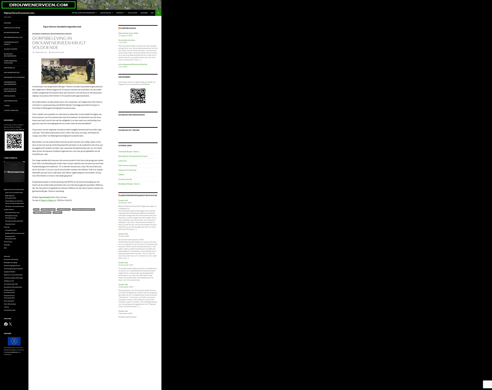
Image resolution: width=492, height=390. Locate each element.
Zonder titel (123, 200)
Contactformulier (11, 110)
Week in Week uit (48, 200)
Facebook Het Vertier (128, 130)
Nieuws (68, 34)
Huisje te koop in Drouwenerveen (10, 90)
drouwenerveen (57, 34)
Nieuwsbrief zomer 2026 (128, 33)
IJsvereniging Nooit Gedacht (11, 43)
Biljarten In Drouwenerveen (10, 55)
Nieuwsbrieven (10, 224)
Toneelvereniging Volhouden (10, 62)
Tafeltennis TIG (9, 68)
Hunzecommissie (125, 179)
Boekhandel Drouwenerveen (14, 233)
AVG (152, 13)
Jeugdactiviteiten (10, 49)
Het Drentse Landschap (127, 165)
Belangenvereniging (11, 32)
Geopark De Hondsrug (127, 170)
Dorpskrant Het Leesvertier (14, 77)
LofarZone (122, 161)
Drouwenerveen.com (12, 212)
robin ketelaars (57, 52)
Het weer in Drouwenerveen (14, 206)
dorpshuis (45, 34)
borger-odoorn (48, 209)
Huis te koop (132, 13)
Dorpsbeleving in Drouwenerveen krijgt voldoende (59, 42)
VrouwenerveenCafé (12, 72)
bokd (36, 209)
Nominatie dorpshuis (126, 40)
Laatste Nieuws (105, 13)
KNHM (121, 174)
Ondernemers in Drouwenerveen (10, 83)
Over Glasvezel (9, 96)
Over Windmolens (10, 101)
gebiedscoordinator (42, 212)
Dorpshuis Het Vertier (12, 28)
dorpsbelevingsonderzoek (83, 209)
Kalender (144, 13)
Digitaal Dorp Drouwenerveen (19, 12)
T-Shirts (7, 105)
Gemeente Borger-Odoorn (128, 151)
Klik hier (146, 84)
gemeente (57, 212)
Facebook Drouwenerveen (131, 115)
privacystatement (12, 352)
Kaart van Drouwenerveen (14, 192)
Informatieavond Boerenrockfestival (132, 64)
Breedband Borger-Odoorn (129, 184)
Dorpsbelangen (128, 28)
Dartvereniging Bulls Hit (13, 37)
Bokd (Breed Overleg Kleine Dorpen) (132, 156)
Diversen (119, 13)
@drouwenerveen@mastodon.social (139, 195)
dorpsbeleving (64, 209)
